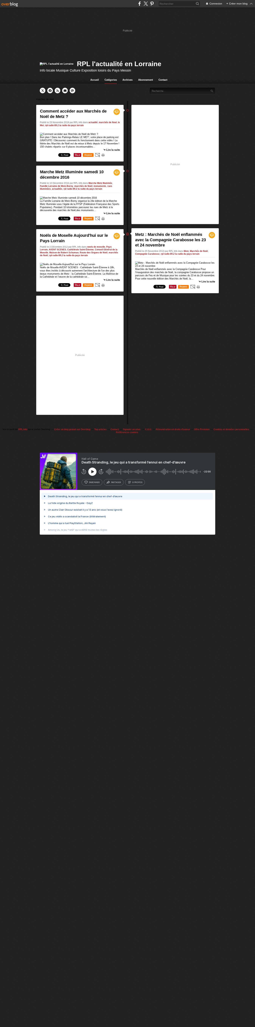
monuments (100, 186)
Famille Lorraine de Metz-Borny (56, 186)
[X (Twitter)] (145, 3)
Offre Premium (202, 429)
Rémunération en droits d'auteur (173, 429)
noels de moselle (96, 247)
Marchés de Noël (199, 251)
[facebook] (139, 3)
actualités (57, 189)
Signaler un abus (132, 429)
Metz (186, 251)
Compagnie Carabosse (147, 254)
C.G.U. (148, 429)
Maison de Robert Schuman (64, 252)
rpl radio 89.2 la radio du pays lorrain (64, 125)
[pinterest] (152, 3)
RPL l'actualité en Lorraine (119, 64)
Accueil (94, 79)
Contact (162, 79)
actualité (93, 122)
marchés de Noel (108, 122)
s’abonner (94, 482)
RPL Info (22, 429)
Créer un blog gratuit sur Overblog (72, 429)
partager (116, 482)
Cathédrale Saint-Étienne (80, 249)
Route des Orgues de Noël (94, 252)
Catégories (111, 79)
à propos (137, 482)
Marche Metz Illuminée (100, 183)
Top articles (100, 429)
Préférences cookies (127, 432)
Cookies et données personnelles (231, 429)
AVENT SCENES (57, 249)
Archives (127, 79)
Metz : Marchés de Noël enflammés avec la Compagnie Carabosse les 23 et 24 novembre (170, 239)
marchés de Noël (83, 186)
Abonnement (145, 79)
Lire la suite (113, 149)
